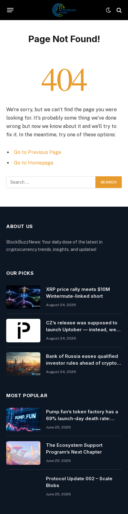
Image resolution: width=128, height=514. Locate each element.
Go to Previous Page (37, 152)
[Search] (118, 10)
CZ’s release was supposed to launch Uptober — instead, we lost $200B (81, 329)
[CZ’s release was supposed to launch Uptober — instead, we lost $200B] (23, 330)
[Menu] (10, 10)
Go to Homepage (33, 163)
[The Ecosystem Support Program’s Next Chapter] (23, 453)
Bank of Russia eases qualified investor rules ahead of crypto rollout (82, 362)
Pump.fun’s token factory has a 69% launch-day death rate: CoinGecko (82, 418)
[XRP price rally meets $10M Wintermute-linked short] (23, 297)
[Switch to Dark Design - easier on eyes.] (108, 10)
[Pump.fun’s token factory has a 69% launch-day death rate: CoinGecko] (23, 419)
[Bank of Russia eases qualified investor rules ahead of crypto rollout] (23, 364)
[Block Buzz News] (64, 10)
